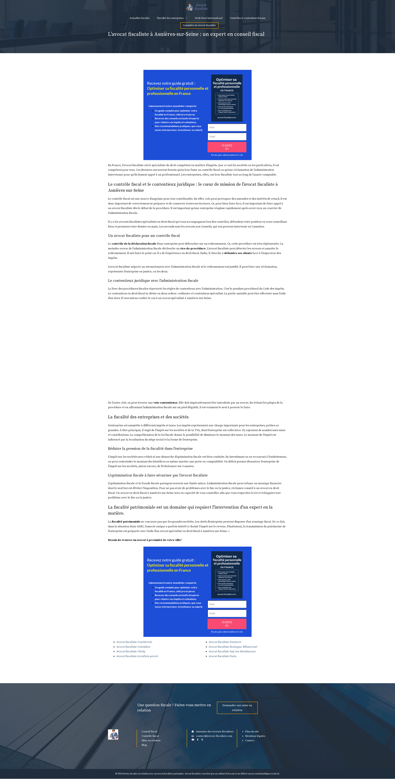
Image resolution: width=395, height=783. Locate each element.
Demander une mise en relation (237, 708)
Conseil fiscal (149, 731)
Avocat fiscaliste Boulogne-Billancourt (233, 647)
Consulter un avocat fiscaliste (199, 25)
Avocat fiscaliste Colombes (133, 647)
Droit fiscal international (208, 18)
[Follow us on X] (202, 740)
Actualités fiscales (140, 18)
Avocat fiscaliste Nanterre (225, 642)
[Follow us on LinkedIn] (193, 739)
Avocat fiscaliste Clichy (130, 651)
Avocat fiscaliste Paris (222, 656)
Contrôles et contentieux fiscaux (247, 18)
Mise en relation (151, 740)
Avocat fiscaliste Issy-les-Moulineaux (232, 651)
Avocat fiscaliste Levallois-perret (137, 656)
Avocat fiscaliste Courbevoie (134, 642)
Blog (144, 745)
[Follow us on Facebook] (198, 740)
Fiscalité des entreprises (170, 18)
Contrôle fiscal (150, 736)
